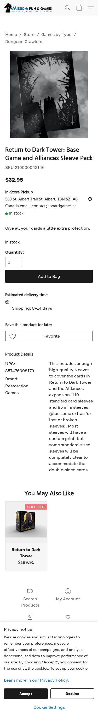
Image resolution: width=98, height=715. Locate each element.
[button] (29, 8)
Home (11, 34)
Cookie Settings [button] (49, 707)
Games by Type (56, 34)
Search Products (30, 602)
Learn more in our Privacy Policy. (36, 680)
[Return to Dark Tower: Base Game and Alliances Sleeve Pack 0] (49, 94)
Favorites (68, 624)
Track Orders (30, 624)
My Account (68, 598)
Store (29, 34)
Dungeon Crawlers (23, 41)
